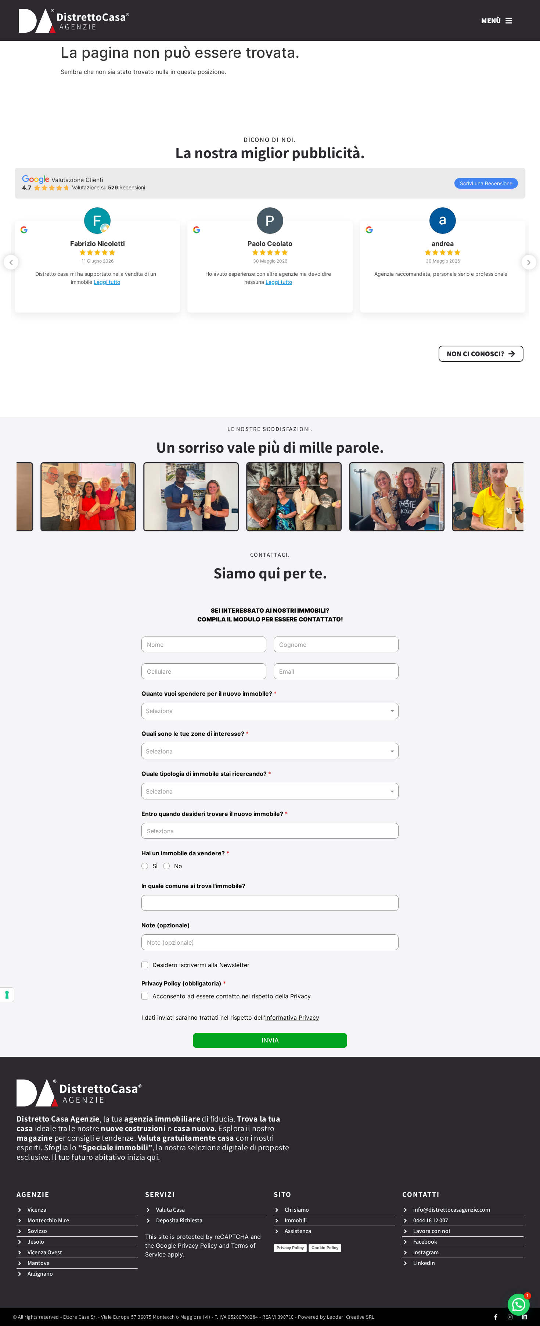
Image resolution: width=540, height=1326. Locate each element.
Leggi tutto (107, 282)
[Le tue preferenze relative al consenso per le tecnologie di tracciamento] (7, 995)
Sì (155, 866)
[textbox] (268, 751)
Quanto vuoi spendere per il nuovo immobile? (209, 693)
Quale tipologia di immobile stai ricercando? (206, 773)
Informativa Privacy (292, 1017)
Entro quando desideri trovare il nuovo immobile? (214, 813)
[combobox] (270, 711)
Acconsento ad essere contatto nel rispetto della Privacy (231, 996)
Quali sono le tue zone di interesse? (195, 733)
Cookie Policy (325, 1247)
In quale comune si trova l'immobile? (193, 886)
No (178, 866)
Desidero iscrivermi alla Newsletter (200, 965)
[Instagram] (510, 1317)
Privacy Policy (197, 1245)
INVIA (270, 1040)
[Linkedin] (524, 1317)
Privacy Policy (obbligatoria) (183, 983)
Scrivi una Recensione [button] (486, 183)
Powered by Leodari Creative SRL (336, 1316)
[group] (97, 267)
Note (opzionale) (165, 925)
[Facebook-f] (495, 1317)
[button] (529, 262)
